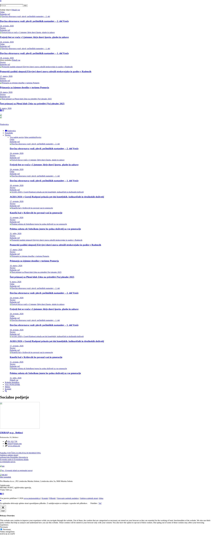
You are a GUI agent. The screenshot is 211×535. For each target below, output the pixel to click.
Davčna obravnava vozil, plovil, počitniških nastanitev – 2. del (34, 21)
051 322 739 (12, 441)
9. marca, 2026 (5, 108)
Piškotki (52, 498)
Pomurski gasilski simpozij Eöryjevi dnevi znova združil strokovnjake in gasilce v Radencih (45, 71)
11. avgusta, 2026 (16, 217)
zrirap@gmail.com (14, 444)
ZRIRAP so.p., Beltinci (11, 432)
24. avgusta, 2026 (7, 26)
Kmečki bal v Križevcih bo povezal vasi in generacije (36, 212)
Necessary (7, 529)
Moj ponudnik (5, 477)
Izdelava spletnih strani (89, 498)
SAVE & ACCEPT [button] (7, 534)
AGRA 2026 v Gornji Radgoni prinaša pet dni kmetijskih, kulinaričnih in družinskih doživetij (57, 196)
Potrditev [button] (93, 503)
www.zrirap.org (14, 446)
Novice (3, 28)
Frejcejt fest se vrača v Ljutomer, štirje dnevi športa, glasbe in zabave (34, 37)
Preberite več (5, 14)
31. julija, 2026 (15, 233)
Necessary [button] (4, 527)
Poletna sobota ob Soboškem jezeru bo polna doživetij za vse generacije (45, 229)
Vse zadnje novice (17, 137)
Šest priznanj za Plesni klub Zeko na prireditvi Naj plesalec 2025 (32, 103)
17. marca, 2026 (6, 76)
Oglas (2, 12)
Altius (101, 498)
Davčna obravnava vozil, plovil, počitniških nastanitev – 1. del (34, 53)
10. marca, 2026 (6, 92)
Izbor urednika (30, 137)
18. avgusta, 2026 (7, 58)
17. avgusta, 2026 (16, 201)
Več (100, 503)
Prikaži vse (15, 10)
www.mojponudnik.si (32, 498)
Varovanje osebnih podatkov (68, 498)
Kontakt (45, 498)
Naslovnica (4, 124)
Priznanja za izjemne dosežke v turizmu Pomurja (24, 87)
